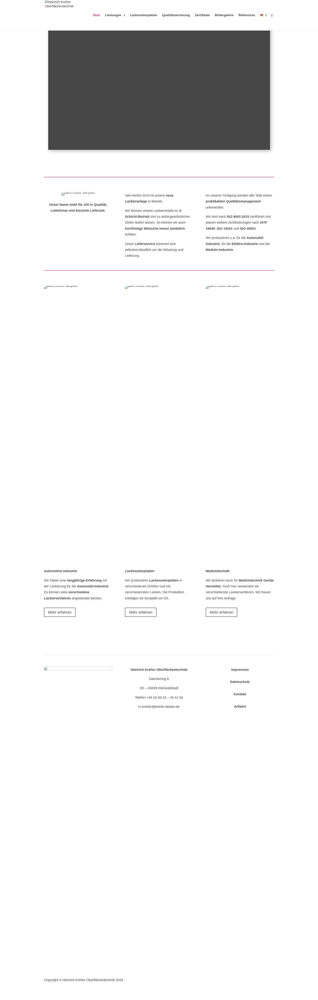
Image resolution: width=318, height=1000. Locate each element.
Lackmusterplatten (143, 15)
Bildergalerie (224, 15)
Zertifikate (202, 15)
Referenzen (247, 15)
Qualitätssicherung (176, 15)
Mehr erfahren (59, 612)
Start (96, 15)
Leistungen (113, 15)
